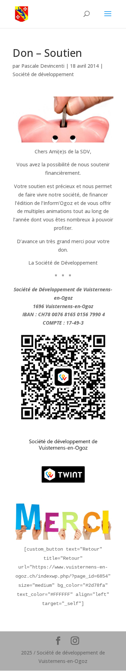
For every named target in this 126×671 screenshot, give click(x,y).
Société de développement (43, 74)
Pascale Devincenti (42, 65)
